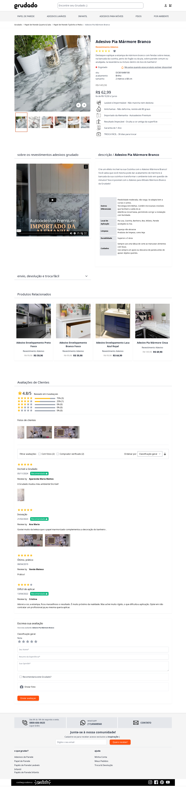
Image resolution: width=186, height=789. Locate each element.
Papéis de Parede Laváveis (27, 765)
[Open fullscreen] (52, 73)
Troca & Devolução (104, 765)
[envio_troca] (86, 276)
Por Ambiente (161, 16)
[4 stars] (32, 642)
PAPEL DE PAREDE (26, 16)
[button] (103, 51)
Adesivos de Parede (23, 757)
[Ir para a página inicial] (25, 5)
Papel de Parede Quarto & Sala (38, 24)
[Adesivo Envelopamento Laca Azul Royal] (113, 321)
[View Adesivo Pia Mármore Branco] (47, 122)
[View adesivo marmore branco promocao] (21, 122)
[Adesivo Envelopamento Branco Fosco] (73, 321)
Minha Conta (101, 757)
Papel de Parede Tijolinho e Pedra (68, 24)
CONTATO (145, 722)
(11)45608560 (94, 723)
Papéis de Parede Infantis (26, 772)
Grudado (18, 24)
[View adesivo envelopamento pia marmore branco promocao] (34, 122)
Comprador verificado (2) (72, 454)
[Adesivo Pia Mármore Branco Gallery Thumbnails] (52, 122)
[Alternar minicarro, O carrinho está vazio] (170, 5)
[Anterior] (78, 105)
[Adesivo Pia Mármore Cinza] (152, 321)
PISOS (139, 16)
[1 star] (19, 642)
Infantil (17, 769)
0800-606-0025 (37, 722)
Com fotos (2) (48, 454)
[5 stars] (36, 642)
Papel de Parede (22, 761)
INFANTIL (82, 16)
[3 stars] (28, 642)
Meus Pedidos (101, 761)
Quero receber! (120, 742)
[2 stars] (23, 642)
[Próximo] (84, 105)
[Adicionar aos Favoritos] (114, 51)
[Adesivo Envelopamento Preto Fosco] (33, 321)
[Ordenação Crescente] (164, 453)
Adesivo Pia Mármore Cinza (152, 342)
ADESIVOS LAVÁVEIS (56, 16)
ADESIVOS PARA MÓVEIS (111, 16)
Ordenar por (130, 454)
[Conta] (166, 5)
